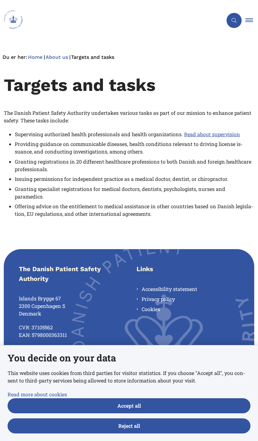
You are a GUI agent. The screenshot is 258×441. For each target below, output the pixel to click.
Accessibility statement (169, 289)
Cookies (151, 309)
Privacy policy (158, 299)
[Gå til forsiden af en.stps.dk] (109, 20)
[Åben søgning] (234, 20)
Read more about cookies (37, 394)
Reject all (129, 425)
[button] (251, 20)
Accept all (129, 405)
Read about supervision (212, 134)
